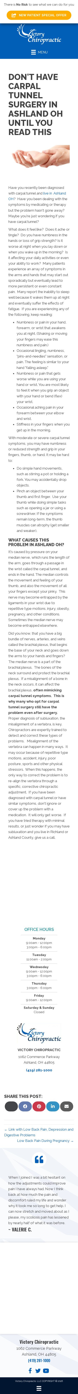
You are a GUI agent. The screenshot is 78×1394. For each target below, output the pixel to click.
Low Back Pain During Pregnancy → (45, 1141)
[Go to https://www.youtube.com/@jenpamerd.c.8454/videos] (46, 1371)
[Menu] (39, 1388)
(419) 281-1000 (39, 1070)
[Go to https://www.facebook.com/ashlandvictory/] (30, 1371)
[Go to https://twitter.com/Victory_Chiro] (38, 1371)
